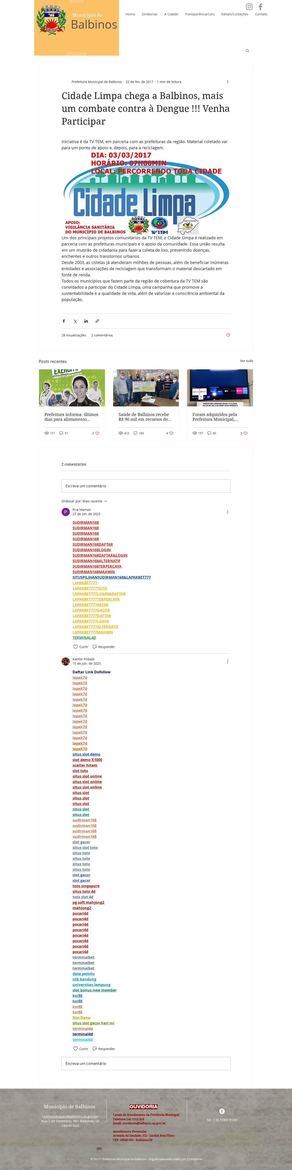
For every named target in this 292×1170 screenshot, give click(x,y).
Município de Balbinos (69, 1106)
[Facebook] (260, 6)
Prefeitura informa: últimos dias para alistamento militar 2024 (71, 417)
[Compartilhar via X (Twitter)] (75, 321)
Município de (87, 15)
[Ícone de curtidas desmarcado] (75, 647)
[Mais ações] (227, 81)
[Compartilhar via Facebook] (64, 321)
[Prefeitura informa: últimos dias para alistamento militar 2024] (72, 387)
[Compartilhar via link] (97, 321)
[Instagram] (249, 6)
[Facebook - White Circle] (222, 1111)
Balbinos (94, 24)
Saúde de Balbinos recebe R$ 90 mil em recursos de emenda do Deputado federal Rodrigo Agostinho (144, 417)
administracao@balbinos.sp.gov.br (70, 1116)
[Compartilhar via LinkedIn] (86, 321)
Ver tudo (246, 361)
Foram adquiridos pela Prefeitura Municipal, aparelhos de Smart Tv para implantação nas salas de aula (219, 417)
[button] (247, 50)
